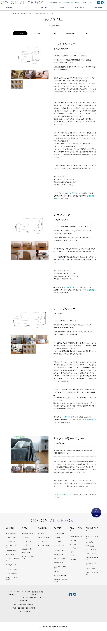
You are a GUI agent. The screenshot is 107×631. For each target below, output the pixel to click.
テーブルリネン (74, 548)
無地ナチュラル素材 (59, 558)
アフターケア (26, 553)
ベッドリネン (73, 540)
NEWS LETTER (87, 2)
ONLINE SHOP (97, 8)
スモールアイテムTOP (76, 536)
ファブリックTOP (59, 533)
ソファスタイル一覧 (39, 13)
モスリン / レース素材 (60, 575)
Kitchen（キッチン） (92, 553)
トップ (17, 13)
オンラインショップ (66, 494)
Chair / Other (70, 33)
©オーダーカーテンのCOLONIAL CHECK (53, 626)
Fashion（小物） (90, 568)
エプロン (72, 552)
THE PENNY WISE (55, 2)
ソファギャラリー (73, 193)
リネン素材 (57, 537)
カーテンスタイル (11, 537)
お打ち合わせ (10, 554)
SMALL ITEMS (79, 8)
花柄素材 (56, 572)
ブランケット (73, 559)
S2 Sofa (37, 33)
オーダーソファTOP (28, 533)
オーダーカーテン (11, 533)
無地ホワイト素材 (59, 554)
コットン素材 (58, 541)
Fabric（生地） (90, 546)
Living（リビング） (91, 550)
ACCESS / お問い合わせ (71, 2)
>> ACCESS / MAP (24, 612)
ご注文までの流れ (11, 551)
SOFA (26, 8)
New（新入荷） (90, 542)
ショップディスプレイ (44, 545)
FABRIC (61, 8)
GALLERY (44, 8)
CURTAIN (9, 8)
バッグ (72, 556)
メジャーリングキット (12, 569)
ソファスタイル (26, 537)
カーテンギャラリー (12, 541)
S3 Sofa (54, 33)
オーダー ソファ (26, 13)
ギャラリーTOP (42, 533)
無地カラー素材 (58, 562)
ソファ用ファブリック (28, 545)
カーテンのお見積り (12, 573)
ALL (87, 33)
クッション (73, 544)
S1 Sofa (20, 33)
